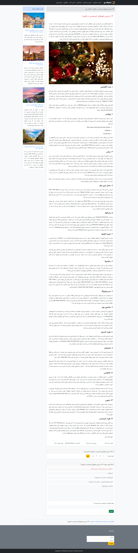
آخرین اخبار (72, 2)
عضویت (111, 543)
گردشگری (79, 2)
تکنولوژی (65, 2)
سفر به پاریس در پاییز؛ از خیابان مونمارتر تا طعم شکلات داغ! (33, 147)
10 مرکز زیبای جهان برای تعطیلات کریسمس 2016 (36, 64)
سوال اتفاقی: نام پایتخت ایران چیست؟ (103, 503)
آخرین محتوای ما (96, 2)
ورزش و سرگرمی (87, 2)
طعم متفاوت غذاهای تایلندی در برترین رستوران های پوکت (34, 105)
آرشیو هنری (59, 2)
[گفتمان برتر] (109, 2)
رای (88, 456)
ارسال (111, 511)
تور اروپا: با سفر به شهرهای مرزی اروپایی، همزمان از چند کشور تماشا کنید (34, 31)
